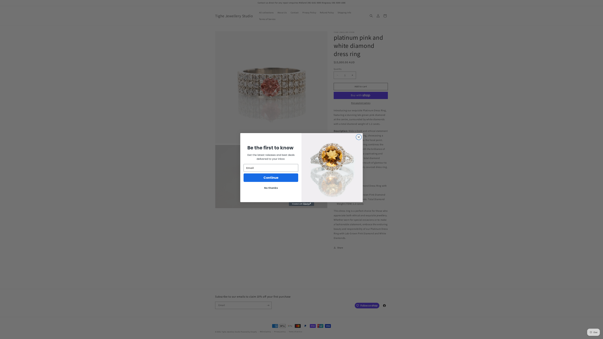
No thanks (271, 188)
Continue (270, 177)
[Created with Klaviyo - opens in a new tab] (301, 204)
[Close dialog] (358, 137)
